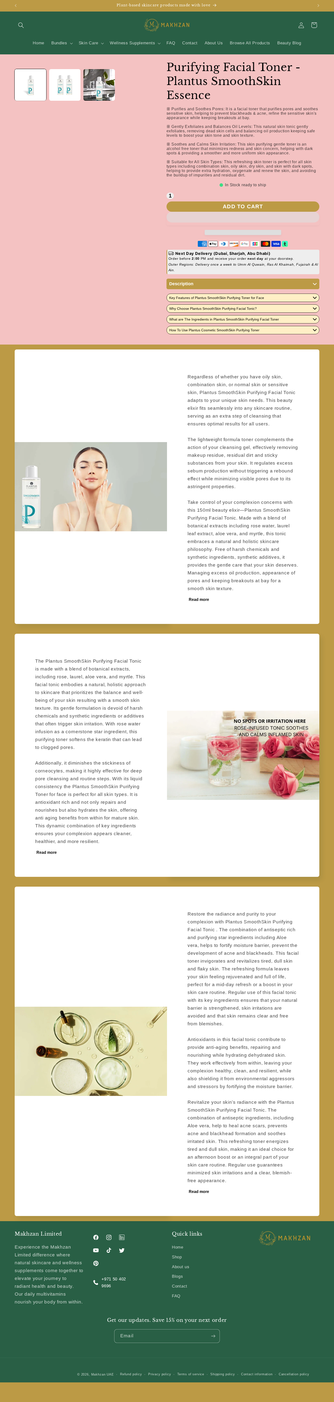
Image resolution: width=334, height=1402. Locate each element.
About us (180, 1267)
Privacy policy (159, 1374)
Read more (199, 599)
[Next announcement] (318, 5)
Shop (177, 1257)
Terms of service (190, 1374)
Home (177, 1247)
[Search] (21, 25)
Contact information (257, 1374)
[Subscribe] (213, 1336)
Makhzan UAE (102, 1374)
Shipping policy (222, 1374)
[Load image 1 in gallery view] (30, 85)
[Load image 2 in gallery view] (65, 85)
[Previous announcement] (15, 5)
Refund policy (131, 1374)
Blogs (177, 1276)
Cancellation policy (294, 1374)
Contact (179, 1286)
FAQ (176, 1296)
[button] (243, 218)
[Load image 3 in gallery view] (99, 85)
